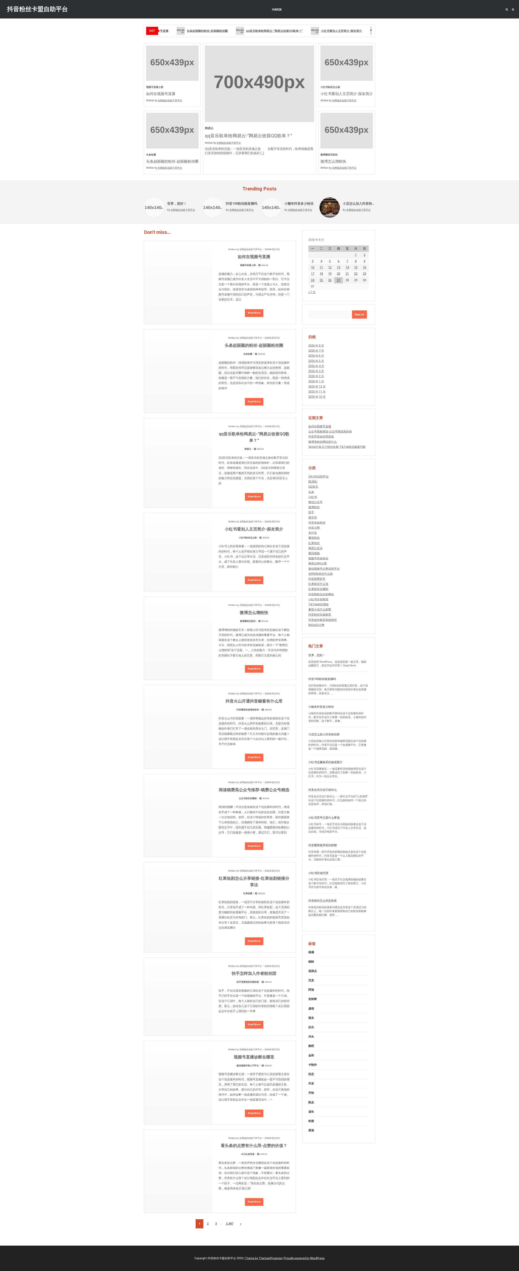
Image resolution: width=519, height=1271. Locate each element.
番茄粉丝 (314, 537)
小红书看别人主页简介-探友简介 (334, 30)
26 (329, 280)
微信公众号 (315, 502)
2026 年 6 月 (316, 355)
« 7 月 (311, 292)
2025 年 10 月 (317, 396)
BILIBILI (312, 481)
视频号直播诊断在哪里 (254, 1057)
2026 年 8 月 (316, 345)
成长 (311, 1111)
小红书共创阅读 (318, 599)
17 (312, 273)
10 (312, 267)
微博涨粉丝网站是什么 (322, 441)
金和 (311, 1055)
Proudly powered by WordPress (304, 1258)
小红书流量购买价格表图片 (325, 762)
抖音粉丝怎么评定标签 (322, 900)
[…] (262, 153)
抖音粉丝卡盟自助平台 (37, 9)
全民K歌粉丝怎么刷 (320, 573)
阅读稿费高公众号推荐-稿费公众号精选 (254, 789)
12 (329, 267)
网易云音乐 (315, 548)
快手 (311, 512)
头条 (311, 492)
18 (321, 273)
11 (321, 267)
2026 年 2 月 (316, 376)
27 (338, 280)
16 (364, 267)
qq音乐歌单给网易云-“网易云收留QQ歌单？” (267, 30)
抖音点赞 (314, 527)
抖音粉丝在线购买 (319, 614)
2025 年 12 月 (317, 386)
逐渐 (311, 1130)
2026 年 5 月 (316, 361)
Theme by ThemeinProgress (263, 1258)
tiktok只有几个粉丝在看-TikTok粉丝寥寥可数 (337, 447)
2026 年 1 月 (316, 381)
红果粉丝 (314, 543)
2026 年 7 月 (316, 350)
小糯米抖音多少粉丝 (299, 203)
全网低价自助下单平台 (170, 100)
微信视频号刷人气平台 (248, 1065)
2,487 (229, 1223)
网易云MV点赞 (317, 563)
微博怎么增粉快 (333, 161)
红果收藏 (247, 893)
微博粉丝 (314, 507)
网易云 (209, 128)
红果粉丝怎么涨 (318, 584)
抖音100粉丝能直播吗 (241, 203)
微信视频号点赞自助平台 (324, 568)
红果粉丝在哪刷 (318, 589)
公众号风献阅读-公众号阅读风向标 (330, 431)
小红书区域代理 (318, 873)
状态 (311, 1074)
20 (338, 273)
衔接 (311, 1121)
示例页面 (277, 9)
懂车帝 (312, 517)
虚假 (311, 1008)
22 (355, 273)
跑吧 (311, 1045)
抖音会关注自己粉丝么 (322, 789)
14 (347, 267)
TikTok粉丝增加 (318, 604)
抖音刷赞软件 (316, 578)
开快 (311, 1092)
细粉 (311, 961)
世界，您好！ (177, 203)
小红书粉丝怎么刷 (330, 87)
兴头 (311, 1036)
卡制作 (312, 1064)
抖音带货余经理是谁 (321, 436)
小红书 (312, 497)
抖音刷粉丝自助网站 (321, 594)
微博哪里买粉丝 (329, 154)
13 (338, 267)
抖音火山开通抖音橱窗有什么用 (254, 701)
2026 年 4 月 (316, 366)
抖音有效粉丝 (316, 522)
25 (321, 280)
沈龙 (311, 980)
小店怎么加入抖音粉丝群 (359, 203)
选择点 (312, 971)
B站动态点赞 (316, 625)
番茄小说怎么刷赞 (319, 609)
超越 (311, 952)
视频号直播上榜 (154, 87)
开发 (311, 1083)
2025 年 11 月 (317, 391)
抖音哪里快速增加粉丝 (248, 709)
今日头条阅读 (247, 1154)
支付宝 (312, 532)
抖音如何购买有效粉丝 (322, 619)
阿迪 (311, 989)
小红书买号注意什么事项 (324, 817)
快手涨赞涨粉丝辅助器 (248, 982)
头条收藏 (151, 154)
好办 (311, 1027)
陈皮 (311, 1102)
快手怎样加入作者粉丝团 (254, 973)
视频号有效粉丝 (318, 558)
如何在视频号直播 (160, 94)
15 (355, 267)
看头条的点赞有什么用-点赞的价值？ (254, 1145)
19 (329, 273)
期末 (311, 1017)
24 (312, 280)
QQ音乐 (313, 486)
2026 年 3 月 (316, 371)
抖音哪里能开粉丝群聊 (322, 845)
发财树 (312, 999)
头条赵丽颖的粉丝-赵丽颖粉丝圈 (200, 30)
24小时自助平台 (318, 476)
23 (364, 273)
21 (347, 273)
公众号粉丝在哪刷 (248, 798)
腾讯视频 (314, 553)
